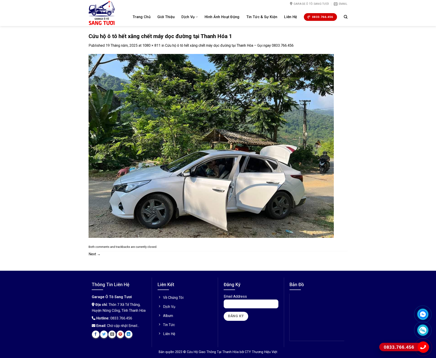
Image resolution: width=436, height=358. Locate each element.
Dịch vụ (188, 17)
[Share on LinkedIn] (128, 334)
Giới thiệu (166, 17)
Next (95, 254)
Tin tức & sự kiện (261, 17)
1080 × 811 (151, 45)
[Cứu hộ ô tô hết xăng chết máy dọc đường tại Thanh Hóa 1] (211, 146)
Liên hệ (290, 17)
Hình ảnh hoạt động (222, 17)
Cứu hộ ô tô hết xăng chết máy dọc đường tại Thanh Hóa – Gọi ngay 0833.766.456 (229, 45)
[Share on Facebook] (95, 334)
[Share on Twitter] (104, 334)
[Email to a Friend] (112, 334)
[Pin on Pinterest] (120, 334)
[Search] (345, 16)
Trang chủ (142, 17)
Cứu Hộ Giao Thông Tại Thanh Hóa (213, 352)
